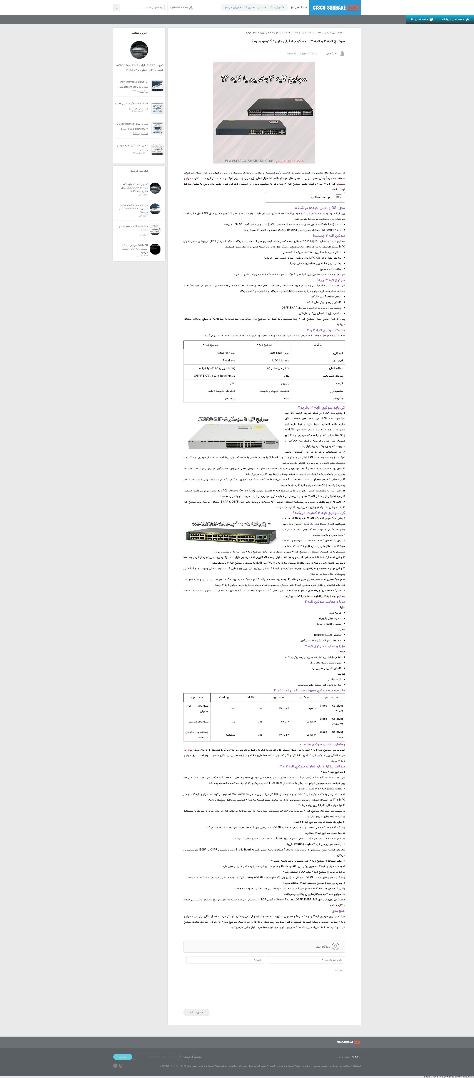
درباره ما (356, 1056)
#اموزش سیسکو (233, 7)
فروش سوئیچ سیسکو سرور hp (335, 7)
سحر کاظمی (332, 53)
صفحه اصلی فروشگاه (453, 19)
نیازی (189, 749)
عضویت (123, 1057)
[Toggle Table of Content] (336, 197)
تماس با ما (344, 1056)
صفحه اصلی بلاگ (419, 19)
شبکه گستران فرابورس (334, 33)
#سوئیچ (262, 7)
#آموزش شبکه (276, 7)
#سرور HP (249, 7)
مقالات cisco (314, 33)
